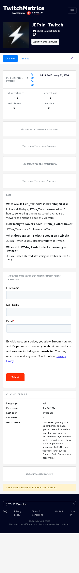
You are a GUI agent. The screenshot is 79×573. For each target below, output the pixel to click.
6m (32, 77)
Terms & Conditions (37, 513)
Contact (59, 511)
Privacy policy (17, 513)
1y (32, 74)
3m (32, 81)
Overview (10, 58)
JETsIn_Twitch (47, 25)
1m (32, 84)
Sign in (72, 513)
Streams (24, 58)
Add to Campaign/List (45, 41)
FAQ (5, 511)
